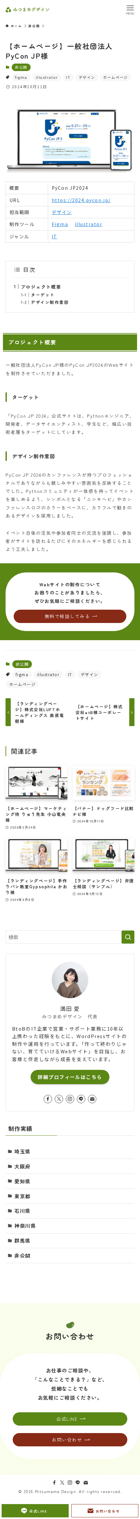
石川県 (22, 1210)
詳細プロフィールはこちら (70, 1076)
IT (68, 77)
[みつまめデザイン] (27, 10)
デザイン (87, 77)
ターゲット (43, 295)
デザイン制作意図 (50, 302)
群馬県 (22, 1240)
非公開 (21, 67)
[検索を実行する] (127, 937)
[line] (81, 1099)
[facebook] (48, 1099)
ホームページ (115, 77)
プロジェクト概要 (41, 286)
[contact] (92, 1099)
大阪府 (22, 1166)
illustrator (47, 77)
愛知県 (22, 1181)
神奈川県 (25, 1225)
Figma (60, 224)
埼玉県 (22, 1151)
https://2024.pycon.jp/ (81, 200)
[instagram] (70, 1099)
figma (21, 77)
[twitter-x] (59, 1099)
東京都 (22, 1196)
